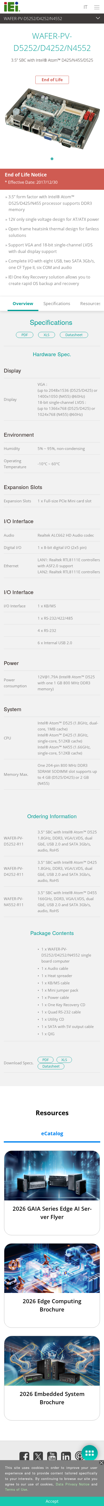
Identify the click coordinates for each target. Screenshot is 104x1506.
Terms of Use (16, 1489)
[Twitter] (38, 1455)
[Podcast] (80, 1456)
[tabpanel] (52, 118)
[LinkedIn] (66, 1456)
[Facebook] (24, 1456)
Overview (23, 303)
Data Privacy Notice (73, 1484)
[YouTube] (52, 1456)
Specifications (56, 303)
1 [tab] (52, 158)
